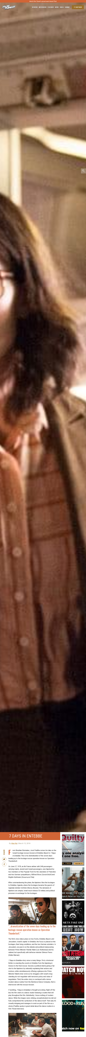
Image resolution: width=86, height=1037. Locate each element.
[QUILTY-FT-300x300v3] (73, 835)
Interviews (43, 7)
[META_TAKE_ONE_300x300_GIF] (73, 901)
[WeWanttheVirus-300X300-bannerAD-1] (73, 868)
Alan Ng (14, 843)
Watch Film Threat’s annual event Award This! (43, 1)
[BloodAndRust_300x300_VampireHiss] (73, 1000)
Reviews (35, 7)
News (57, 7)
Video (62, 7)
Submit (67, 7)
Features (51, 7)
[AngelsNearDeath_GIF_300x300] (73, 967)
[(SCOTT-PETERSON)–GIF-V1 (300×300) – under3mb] (73, 934)
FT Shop (78, 7)
